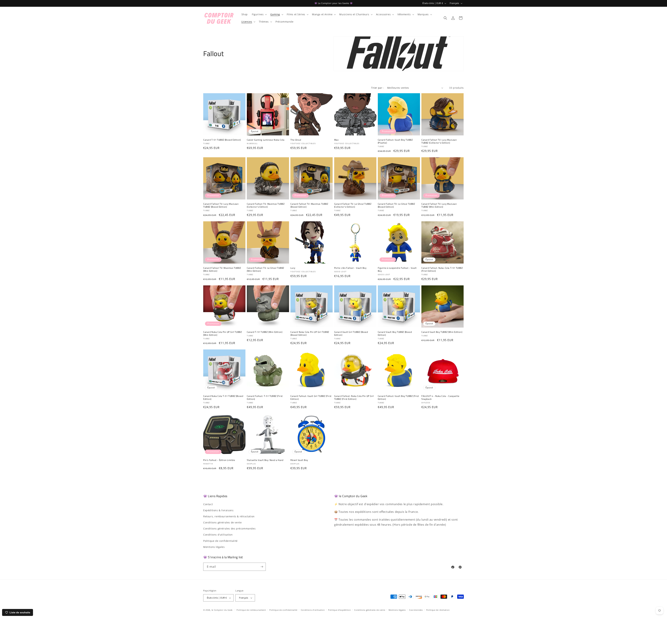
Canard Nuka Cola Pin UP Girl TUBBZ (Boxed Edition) (309, 333)
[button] (259, 14)
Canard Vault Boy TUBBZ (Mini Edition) (441, 332)
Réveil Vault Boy (299, 460)
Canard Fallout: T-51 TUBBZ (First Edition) (265, 397)
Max (336, 139)
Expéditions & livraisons (218, 510)
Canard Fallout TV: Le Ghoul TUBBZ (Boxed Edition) (396, 205)
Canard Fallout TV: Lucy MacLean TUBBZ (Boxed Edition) (221, 205)
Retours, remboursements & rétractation (229, 516)
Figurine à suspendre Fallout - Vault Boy (397, 269)
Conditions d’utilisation (313, 610)
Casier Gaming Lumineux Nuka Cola (265, 139)
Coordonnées (416, 610)
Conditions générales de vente (222, 522)
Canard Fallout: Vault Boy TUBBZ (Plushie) (395, 141)
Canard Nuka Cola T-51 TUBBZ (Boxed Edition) (223, 397)
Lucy (292, 267)
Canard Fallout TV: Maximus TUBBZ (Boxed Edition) (309, 205)
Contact (208, 504)
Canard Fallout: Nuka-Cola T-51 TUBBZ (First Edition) (442, 269)
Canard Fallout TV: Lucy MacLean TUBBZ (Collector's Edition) (439, 141)
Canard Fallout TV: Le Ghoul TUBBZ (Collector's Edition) (353, 205)
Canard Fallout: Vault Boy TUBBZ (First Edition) (398, 397)
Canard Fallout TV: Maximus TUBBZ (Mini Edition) (222, 269)
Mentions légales (214, 547)
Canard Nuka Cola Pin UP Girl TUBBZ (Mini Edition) (222, 333)
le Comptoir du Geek (222, 610)
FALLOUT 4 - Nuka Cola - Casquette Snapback (440, 397)
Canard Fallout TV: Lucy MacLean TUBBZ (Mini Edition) (439, 205)
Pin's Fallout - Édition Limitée (219, 460)
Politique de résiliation (438, 610)
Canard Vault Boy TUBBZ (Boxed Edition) (395, 333)
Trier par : (377, 87)
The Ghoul (295, 139)
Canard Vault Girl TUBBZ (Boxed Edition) (351, 333)
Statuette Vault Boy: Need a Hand (265, 460)
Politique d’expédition (339, 610)
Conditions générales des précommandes (229, 528)
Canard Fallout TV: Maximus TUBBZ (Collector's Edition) (266, 205)
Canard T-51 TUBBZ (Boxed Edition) (222, 139)
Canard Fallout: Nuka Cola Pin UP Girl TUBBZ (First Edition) (354, 397)
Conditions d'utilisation (218, 534)
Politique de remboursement (251, 610)
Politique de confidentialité (220, 540)
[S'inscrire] (262, 567)
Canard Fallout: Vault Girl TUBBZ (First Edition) (310, 397)
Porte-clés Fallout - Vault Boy (350, 267)
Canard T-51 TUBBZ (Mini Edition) (264, 332)
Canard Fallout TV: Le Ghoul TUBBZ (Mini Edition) (265, 269)
